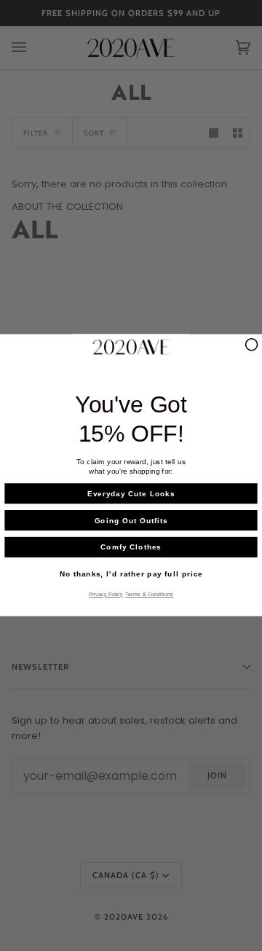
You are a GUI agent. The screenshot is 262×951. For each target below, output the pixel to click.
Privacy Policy (106, 595)
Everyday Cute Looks (131, 494)
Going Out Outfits (131, 521)
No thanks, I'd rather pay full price (131, 574)
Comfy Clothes (130, 547)
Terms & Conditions (149, 595)
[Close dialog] (252, 345)
